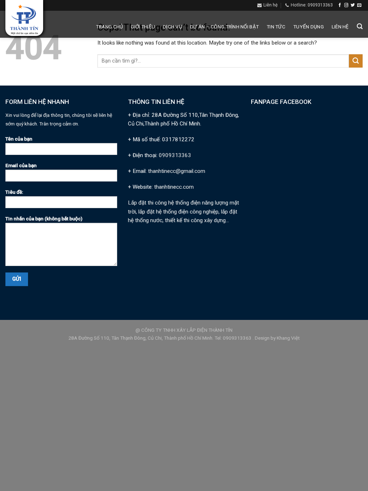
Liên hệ (340, 26)
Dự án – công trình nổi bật (224, 26)
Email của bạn (21, 165)
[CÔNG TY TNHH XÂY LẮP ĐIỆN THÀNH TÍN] (24, 20)
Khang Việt (288, 338)
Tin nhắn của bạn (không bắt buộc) (43, 218)
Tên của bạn (18, 139)
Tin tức (276, 26)
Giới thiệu (143, 26)
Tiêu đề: (14, 192)
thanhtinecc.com (174, 187)
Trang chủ (109, 26)
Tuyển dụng (308, 26)
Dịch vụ (172, 26)
